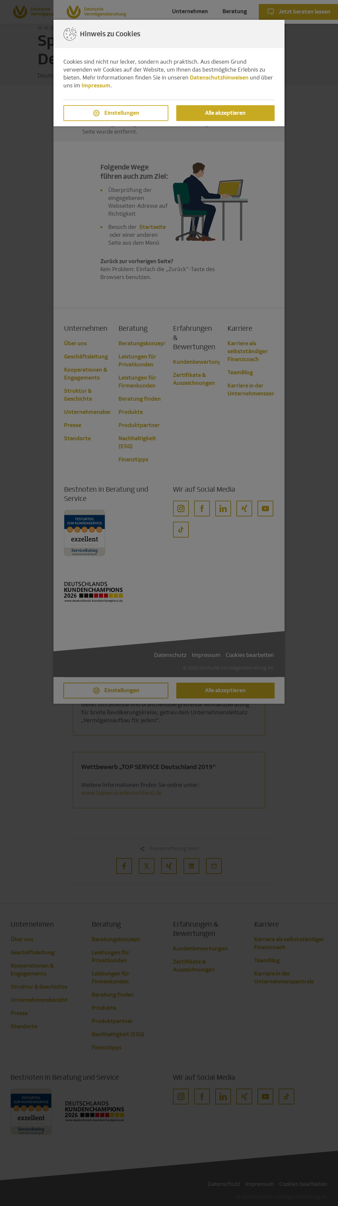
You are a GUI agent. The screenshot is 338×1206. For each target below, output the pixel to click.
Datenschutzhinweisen (219, 77)
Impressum (96, 85)
